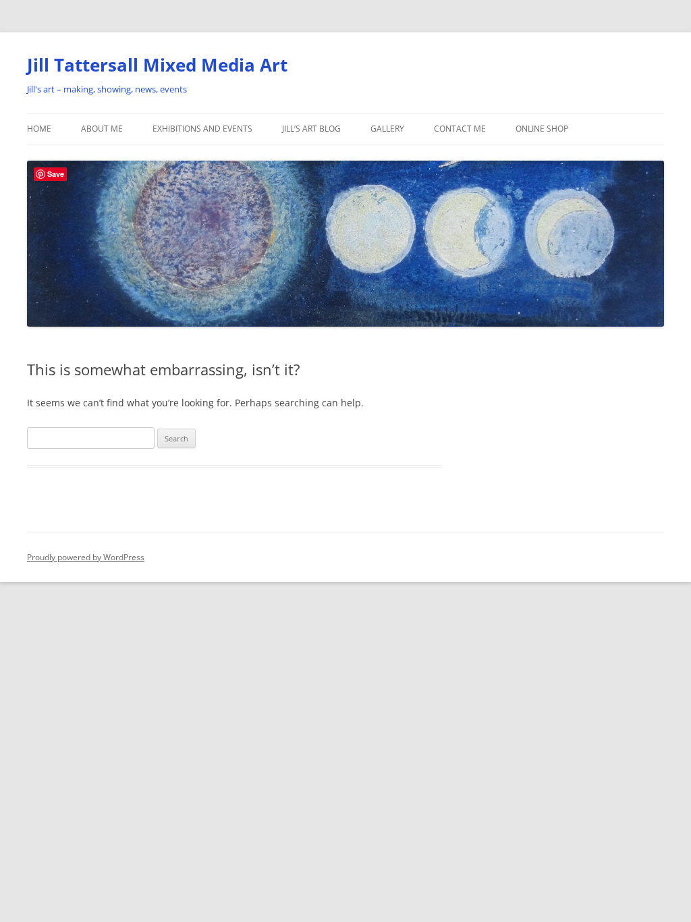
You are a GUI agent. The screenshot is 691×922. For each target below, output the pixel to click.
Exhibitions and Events (202, 128)
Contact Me (460, 128)
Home (39, 128)
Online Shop (542, 128)
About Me (102, 128)
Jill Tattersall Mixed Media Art (157, 65)
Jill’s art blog (311, 128)
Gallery (387, 128)
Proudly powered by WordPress (85, 557)
